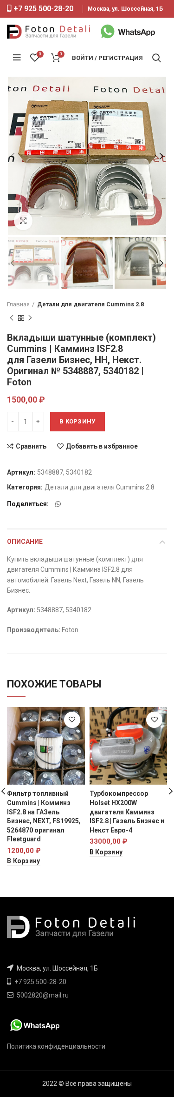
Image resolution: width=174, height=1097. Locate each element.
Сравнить (31, 446)
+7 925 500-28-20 (43, 8)
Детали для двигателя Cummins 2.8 (90, 304)
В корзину (77, 421)
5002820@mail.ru (43, 995)
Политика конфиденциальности (56, 1046)
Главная (18, 304)
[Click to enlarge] (23, 220)
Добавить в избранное (102, 446)
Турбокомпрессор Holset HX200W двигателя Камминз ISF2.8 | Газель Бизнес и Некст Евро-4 (127, 811)
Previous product (11, 318)
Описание (25, 541)
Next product (30, 318)
